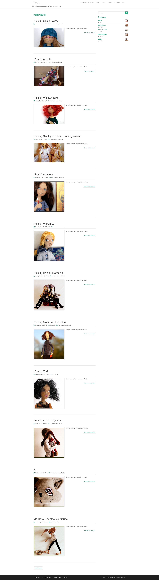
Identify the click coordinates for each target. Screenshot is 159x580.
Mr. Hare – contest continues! (51, 519)
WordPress (122, 577)
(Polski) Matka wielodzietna (50, 322)
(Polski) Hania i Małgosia (48, 273)
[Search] (126, 12)
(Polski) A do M (43, 59)
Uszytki (37, 2)
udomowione (55, 24)
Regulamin (37, 577)
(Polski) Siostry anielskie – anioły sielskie (58, 136)
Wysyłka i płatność (46, 577)
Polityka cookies (57, 577)
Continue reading (89, 32)
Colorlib (113, 577)
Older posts (38, 568)
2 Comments (52, 325)
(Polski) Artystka (43, 174)
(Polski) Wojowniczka (46, 97)
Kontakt (65, 577)
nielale (52, 473)
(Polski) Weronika (44, 223)
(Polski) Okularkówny (46, 21)
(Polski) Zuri (41, 371)
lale (51, 24)
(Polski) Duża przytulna (47, 420)
